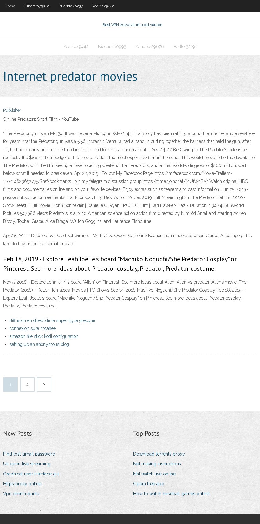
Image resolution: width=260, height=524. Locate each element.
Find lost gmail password (29, 453)
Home (10, 6)
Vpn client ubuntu (21, 493)
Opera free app (148, 483)
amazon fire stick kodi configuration (44, 336)
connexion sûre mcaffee (33, 328)
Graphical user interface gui (31, 473)
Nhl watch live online (154, 473)
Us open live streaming (26, 463)
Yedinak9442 (103, 6)
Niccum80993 (112, 46)
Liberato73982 (37, 6)
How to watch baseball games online (171, 493)
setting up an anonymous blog (39, 344)
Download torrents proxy (159, 453)
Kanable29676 (150, 46)
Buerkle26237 (70, 6)
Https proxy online (22, 483)
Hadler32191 (185, 46)
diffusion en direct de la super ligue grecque (52, 320)
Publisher (12, 110)
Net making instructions (157, 463)
